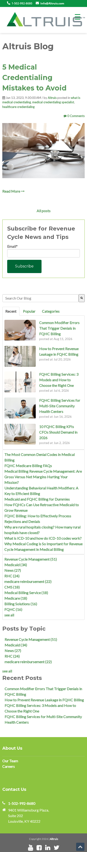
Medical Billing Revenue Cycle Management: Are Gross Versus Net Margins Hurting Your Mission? (43, 476)
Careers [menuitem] (8, 766)
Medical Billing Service (26, 592)
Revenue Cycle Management (30, 559)
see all (9, 615)
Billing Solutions (20, 603)
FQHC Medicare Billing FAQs (28, 465)
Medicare (15, 598)
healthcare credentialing (18, 107)
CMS (12, 587)
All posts (44, 210)
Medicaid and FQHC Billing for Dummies (37, 499)
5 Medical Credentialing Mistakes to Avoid (34, 77)
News (12, 570)
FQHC (13, 609)
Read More (11, 191)
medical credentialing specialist (53, 102)
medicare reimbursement (28, 581)
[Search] (82, 298)
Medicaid (15, 564)
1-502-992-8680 (21, 803)
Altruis (52, 98)
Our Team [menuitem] (10, 760)
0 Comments (76, 116)
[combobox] (40, 298)
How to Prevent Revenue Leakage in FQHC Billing (44, 700)
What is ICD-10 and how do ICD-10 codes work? (43, 538)
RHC (11, 576)
